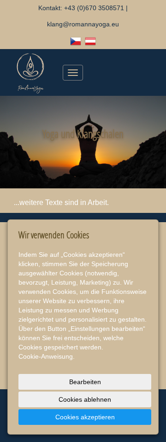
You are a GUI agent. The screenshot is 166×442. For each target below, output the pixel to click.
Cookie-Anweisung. (46, 356)
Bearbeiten (85, 382)
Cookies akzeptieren (85, 417)
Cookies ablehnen (85, 399)
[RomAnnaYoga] (30, 72)
